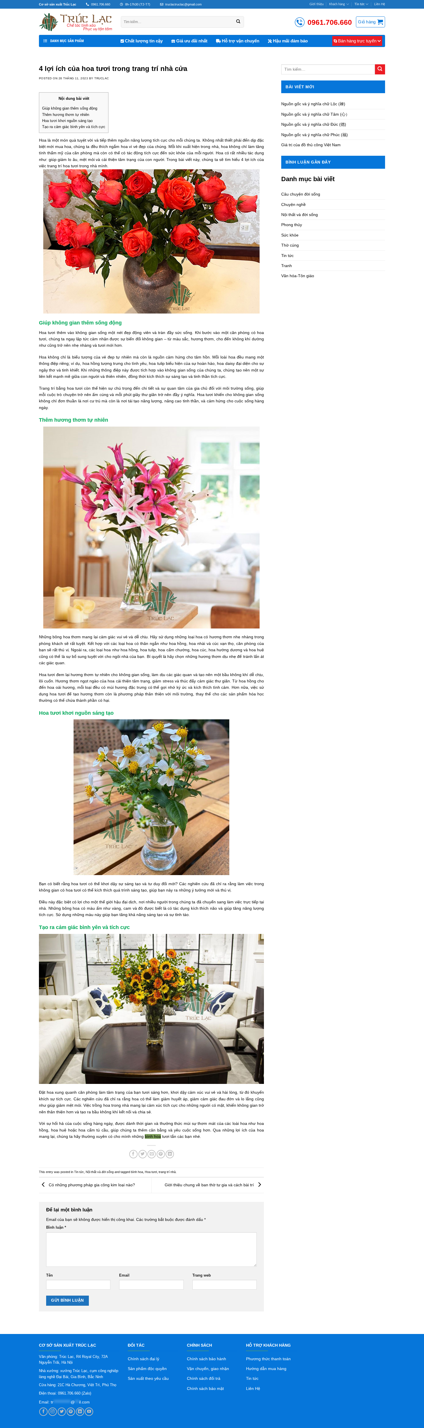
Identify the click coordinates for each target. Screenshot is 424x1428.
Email (124, 1275)
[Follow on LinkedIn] (80, 1412)
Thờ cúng (290, 245)
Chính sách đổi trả (203, 1378)
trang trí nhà (167, 1172)
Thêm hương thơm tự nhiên (65, 114)
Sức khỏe (290, 235)
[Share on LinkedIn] (170, 1154)
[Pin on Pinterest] (161, 1154)
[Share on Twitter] (142, 1154)
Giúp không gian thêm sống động (69, 108)
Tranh (286, 265)
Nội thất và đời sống (100, 1172)
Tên (49, 1275)
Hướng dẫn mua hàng (266, 1368)
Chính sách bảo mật (205, 1388)
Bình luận (56, 1228)
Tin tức (359, 4)
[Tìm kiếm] (238, 22)
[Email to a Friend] (151, 1154)
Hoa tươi (151, 1172)
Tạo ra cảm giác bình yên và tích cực (73, 127)
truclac (101, 78)
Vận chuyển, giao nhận (208, 1368)
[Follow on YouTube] (89, 1412)
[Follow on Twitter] (62, 1412)
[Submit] (380, 69)
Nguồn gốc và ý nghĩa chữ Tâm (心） (315, 114)
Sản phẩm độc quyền (147, 1368)
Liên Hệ (379, 4)
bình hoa (153, 1136)
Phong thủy (291, 224)
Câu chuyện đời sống (300, 194)
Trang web (201, 1275)
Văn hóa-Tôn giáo (297, 275)
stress (168, 681)
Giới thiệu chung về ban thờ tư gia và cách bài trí (210, 1185)
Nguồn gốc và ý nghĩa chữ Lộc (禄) (313, 104)
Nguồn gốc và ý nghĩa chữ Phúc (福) (314, 134)
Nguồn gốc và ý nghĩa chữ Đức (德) (313, 124)
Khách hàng (337, 4)
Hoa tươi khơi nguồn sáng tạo (67, 121)
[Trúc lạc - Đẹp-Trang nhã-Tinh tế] (75, 21)
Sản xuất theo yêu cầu (148, 1378)
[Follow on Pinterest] (71, 1412)
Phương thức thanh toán (268, 1358)
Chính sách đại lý (143, 1358)
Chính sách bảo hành (206, 1358)
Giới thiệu (316, 4)
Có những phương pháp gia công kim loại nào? (91, 1185)
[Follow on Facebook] (43, 1412)
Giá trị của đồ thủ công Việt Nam (311, 144)
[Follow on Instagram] (52, 1412)
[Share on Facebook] (133, 1154)
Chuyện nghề (293, 204)
